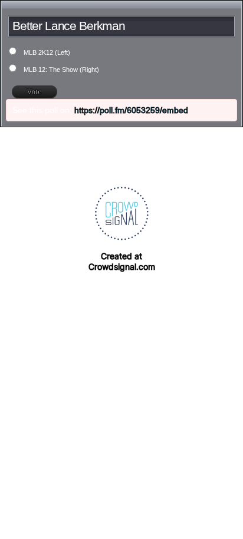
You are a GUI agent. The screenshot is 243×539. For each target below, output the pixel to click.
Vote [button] (34, 92)
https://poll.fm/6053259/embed (131, 110)
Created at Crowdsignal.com (121, 261)
